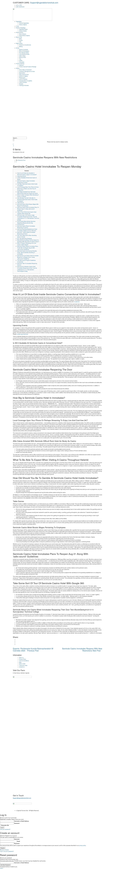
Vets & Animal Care (24, 74)
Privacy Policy (22, 659)
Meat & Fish (19, 37)
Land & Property (23, 79)
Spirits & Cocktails (23, 49)
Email (18, 841)
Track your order (23, 665)
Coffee (20, 60)
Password (16, 823)
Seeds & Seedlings (20, 28)
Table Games (20, 202)
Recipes (21, 84)
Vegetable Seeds (23, 29)
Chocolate (21, 62)
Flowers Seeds (23, 31)
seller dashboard (20, 6)
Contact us (21, 667)
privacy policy (82, 845)
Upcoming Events (21, 176)
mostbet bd (76, 301)
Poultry (21, 40)
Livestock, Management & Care (27, 71)
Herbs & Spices (23, 24)
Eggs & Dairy (19, 43)
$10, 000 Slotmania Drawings (24, 238)
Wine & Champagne (24, 51)
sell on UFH (19, 5)
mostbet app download (22, 334)
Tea (20, 59)
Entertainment (20, 224)
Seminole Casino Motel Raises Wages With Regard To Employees (27, 205)
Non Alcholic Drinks (24, 52)
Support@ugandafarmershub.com (44, 2)
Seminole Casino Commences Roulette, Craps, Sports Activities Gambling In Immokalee (27, 252)
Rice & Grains (22, 34)
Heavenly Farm (22, 160)
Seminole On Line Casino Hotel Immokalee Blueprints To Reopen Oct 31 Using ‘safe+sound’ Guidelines (27, 257)
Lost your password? (5, 829)
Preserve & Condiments (25, 45)
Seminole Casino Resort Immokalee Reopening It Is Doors (26, 226)
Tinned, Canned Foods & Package (27, 66)
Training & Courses (24, 85)
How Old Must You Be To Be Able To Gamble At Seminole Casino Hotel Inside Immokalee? (27, 199)
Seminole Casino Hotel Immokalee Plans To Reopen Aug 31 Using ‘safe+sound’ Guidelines (28, 209)
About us (21, 657)
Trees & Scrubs (23, 82)
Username (16, 839)
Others (17, 68)
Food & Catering (20, 63)
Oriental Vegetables (24, 23)
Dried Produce (19, 32)
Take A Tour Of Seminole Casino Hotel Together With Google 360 (26, 212)
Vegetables (19, 21)
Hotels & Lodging (23, 76)
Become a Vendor (4, 850)
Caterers (21, 65)
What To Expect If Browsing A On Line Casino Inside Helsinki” (26, 243)
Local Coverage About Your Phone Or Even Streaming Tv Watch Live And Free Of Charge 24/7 (28, 188)
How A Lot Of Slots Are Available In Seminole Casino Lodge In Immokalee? (27, 173)
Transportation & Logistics (25, 80)
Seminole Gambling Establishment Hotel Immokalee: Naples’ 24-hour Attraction (27, 229)
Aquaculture (22, 73)
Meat (20, 38)
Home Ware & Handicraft (25, 70)
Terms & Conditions (24, 660)
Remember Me (5, 825)
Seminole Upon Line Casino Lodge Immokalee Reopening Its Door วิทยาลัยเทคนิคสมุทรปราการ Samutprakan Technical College (28, 217)
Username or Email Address (21, 821)
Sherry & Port (22, 57)
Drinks (17, 48)
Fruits (17, 26)
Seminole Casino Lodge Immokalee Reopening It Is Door (26, 181)
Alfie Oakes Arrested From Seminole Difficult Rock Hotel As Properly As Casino (27, 192)
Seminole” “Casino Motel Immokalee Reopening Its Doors (26, 233)
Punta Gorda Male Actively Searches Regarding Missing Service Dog (26, 222)
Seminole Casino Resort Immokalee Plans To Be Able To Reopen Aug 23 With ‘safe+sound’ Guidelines (27, 247)
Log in (1, 851)
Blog (20, 662)
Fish (20, 42)
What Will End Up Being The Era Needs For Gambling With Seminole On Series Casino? (28, 240)
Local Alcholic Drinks (24, 54)
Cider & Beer (22, 56)
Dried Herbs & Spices (24, 35)
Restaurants (22, 77)
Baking (21, 46)
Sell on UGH (22, 664)
